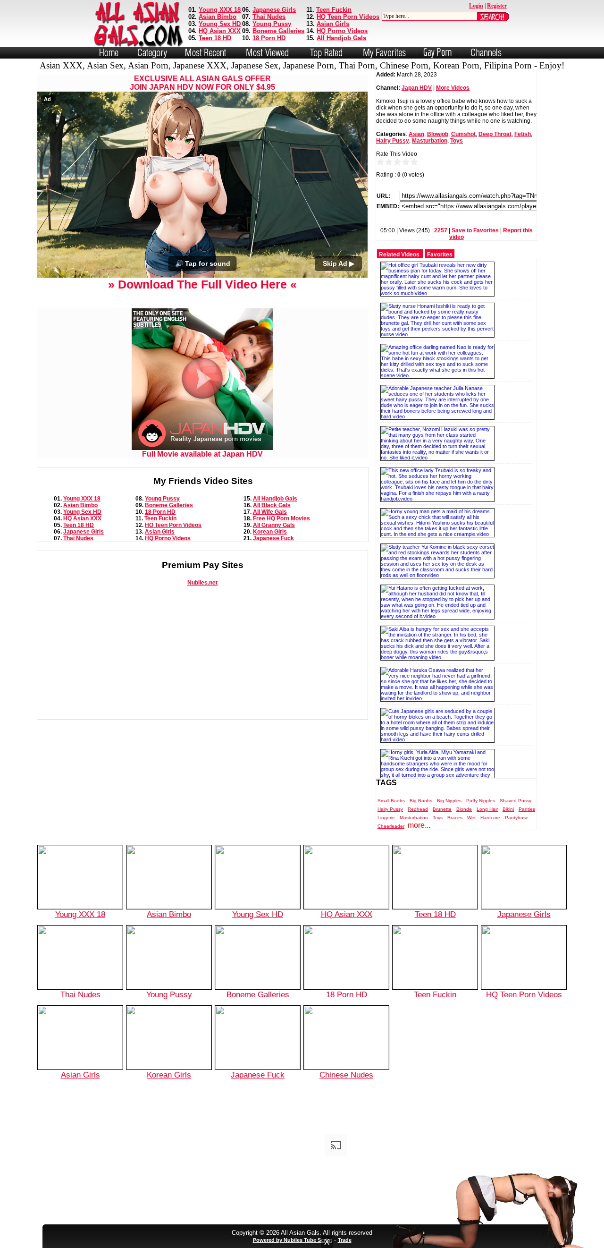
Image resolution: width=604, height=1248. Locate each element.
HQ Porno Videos (342, 30)
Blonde (464, 809)
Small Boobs (391, 800)
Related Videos (399, 254)
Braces (454, 817)
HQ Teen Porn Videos (348, 16)
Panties (527, 809)
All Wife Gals (270, 512)
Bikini (508, 809)
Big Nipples (449, 800)
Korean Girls (270, 531)
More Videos (453, 88)
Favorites (440, 254)
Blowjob (437, 134)
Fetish (522, 134)
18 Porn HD (268, 38)
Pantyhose (516, 817)
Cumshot (463, 134)
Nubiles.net (202, 582)
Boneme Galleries (278, 30)
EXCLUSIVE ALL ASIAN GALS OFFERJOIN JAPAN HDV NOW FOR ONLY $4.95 (202, 83)
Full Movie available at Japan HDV (202, 454)
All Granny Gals (274, 525)
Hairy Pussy (392, 140)
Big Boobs (421, 800)
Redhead (418, 809)
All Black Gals (272, 505)
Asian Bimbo (217, 16)
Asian (416, 134)
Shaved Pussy (515, 800)
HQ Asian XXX (220, 30)
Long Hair (487, 809)
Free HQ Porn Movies (281, 518)
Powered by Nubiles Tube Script (292, 1240)
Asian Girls (333, 23)
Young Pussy (271, 23)
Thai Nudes (268, 16)
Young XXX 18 (220, 9)
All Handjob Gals (341, 38)
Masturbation (429, 140)
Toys (456, 140)
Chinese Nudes (346, 1074)
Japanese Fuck (273, 538)
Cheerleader (391, 826)
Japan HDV (417, 88)
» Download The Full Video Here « (202, 284)
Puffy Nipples (480, 800)
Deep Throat (495, 134)
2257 (440, 230)
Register (497, 5)
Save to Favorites (475, 230)
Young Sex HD (220, 23)
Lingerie (386, 817)
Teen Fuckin (334, 9)
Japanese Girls (274, 9)
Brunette (442, 809)
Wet (471, 817)
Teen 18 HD (215, 38)
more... (419, 825)
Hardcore (490, 817)
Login (476, 5)
